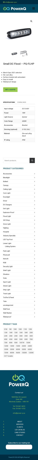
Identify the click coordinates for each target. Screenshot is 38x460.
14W (10, 332)
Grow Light (7, 224)
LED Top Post (8, 239)
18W (25, 332)
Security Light (8, 266)
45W (10, 339)
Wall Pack (6, 309)
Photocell (6, 255)
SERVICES (19, 424)
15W (15, 332)
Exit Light (6, 208)
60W (25, 339)
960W (18, 353)
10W (15, 329)
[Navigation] (33, 8)
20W (31, 332)
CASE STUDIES (20, 432)
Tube (5, 301)
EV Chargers (7, 205)
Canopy (5, 185)
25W (15, 336)
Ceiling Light (7, 189)
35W (25, 336)
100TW (21, 342)
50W (20, 339)
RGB (4, 263)
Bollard (5, 181)
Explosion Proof (8, 212)
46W (15, 339)
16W (20, 332)
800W (12, 353)
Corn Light (6, 193)
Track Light (7, 294)
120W (6, 346)
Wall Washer (7, 313)
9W (10, 329)
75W (5, 342)
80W (10, 342)
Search (32, 160)
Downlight (6, 197)
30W (20, 336)
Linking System (10, 246)
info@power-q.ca (11, 2)
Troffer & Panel (8, 297)
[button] (31, 21)
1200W (31, 353)
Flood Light (7, 216)
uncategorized (8, 305)
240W (30, 346)
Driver (5, 201)
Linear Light (7, 243)
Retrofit (5, 259)
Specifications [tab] (9, 102)
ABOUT (19, 422)
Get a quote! (10, 89)
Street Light (7, 286)
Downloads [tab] (21, 102)
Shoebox (6, 274)
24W (10, 336)
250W (6, 349)
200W (24, 346)
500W (24, 349)
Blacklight (6, 178)
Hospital (6, 232)
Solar (5, 278)
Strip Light (6, 290)
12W (30, 329)
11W (25, 329)
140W (12, 346)
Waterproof (7, 317)
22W (5, 336)
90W (15, 342)
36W (31, 336)
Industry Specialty (9, 236)
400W (18, 349)
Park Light (6, 251)
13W (5, 332)
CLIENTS (20, 427)
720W (6, 353)
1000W (24, 353)
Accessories (7, 174)
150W (18, 346)
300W (12, 349)
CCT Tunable (8, 356)
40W (5, 339)
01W (5, 329)
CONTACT (19, 435)
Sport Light (7, 282)
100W (28, 342)
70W (31, 339)
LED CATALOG (20, 430)
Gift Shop (6, 220)
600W (30, 349)
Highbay (6, 228)
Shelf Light (7, 270)
